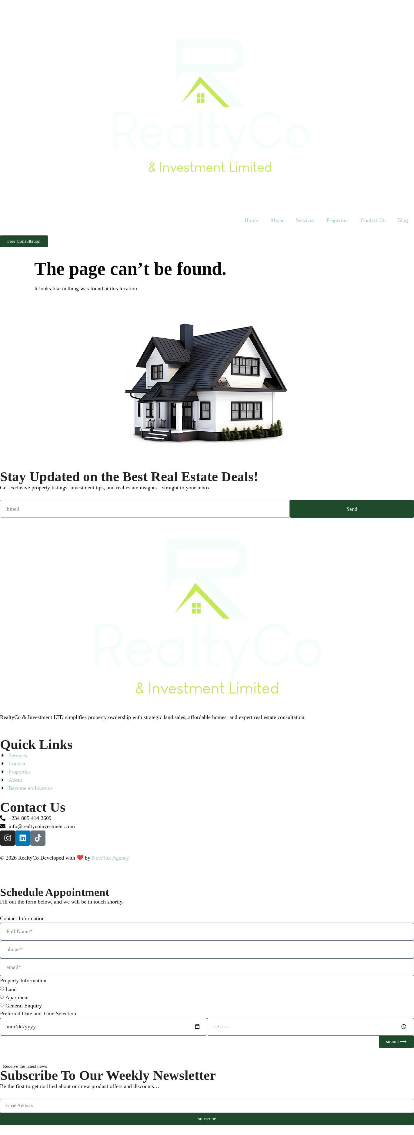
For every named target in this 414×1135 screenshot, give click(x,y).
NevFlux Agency (110, 858)
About (277, 220)
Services (305, 220)
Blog (402, 220)
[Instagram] (7, 838)
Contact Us (373, 220)
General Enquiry (23, 1006)
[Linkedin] (22, 838)
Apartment (17, 997)
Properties (337, 220)
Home (251, 220)
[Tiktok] (37, 838)
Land (11, 989)
